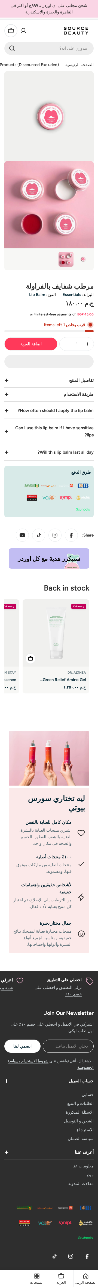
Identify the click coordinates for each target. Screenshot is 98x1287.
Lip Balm (37, 294)
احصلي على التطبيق (64, 979)
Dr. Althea (77, 672)
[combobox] (49, 48)
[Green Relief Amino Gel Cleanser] (56, 633)
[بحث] (12, 48)
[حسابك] (23, 30)
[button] (49, 361)
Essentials (72, 294)
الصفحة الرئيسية (79, 64)
